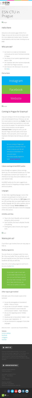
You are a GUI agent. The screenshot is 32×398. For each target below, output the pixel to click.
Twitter (12, 391)
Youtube (16, 391)
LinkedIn (27, 391)
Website (16, 98)
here (8, 69)
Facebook (16, 89)
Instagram (16, 81)
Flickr (19, 391)
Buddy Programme (15, 159)
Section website (6, 333)
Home (3, 8)
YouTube (4, 339)
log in (5, 391)
